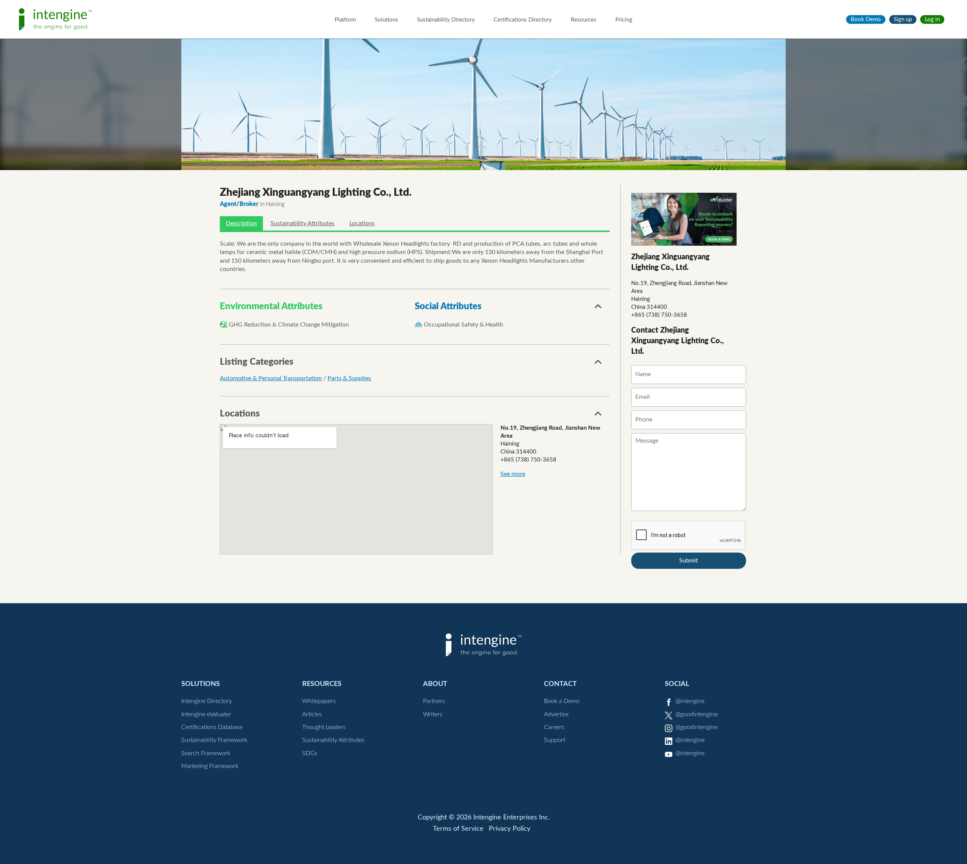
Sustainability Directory (446, 20)
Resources (583, 20)
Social (677, 684)
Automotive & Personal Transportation (271, 378)
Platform (345, 20)
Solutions (386, 20)
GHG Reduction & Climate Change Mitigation (289, 325)
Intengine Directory (206, 701)
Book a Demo (561, 701)
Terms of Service (458, 828)
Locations (362, 223)
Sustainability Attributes (302, 223)
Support (554, 740)
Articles (312, 714)
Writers (432, 714)
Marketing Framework (210, 766)
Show (598, 308)
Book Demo (866, 19)
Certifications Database (212, 727)
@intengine (689, 701)
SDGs (309, 753)
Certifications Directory (523, 20)
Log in (932, 19)
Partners (434, 701)
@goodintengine (696, 714)
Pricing (623, 20)
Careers (554, 727)
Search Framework (205, 753)
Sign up (903, 19)
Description (241, 223)
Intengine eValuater (206, 714)
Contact (560, 684)
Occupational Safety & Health (463, 325)
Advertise (556, 714)
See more (512, 474)
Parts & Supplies (349, 378)
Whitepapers (319, 701)
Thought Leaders (324, 727)
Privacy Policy (509, 828)
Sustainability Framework (214, 740)
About (435, 684)
